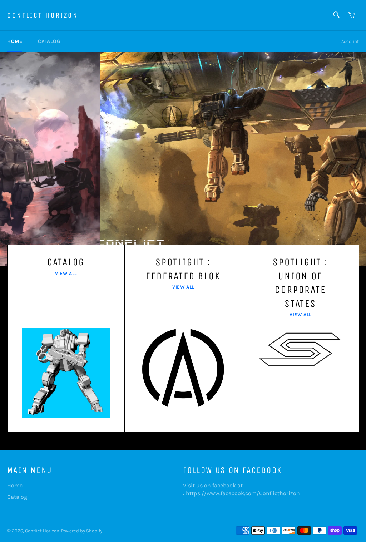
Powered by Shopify (81, 530)
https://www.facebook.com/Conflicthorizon (243, 493)
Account (350, 41)
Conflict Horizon (42, 15)
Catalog (49, 41)
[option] (183, 158)
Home (14, 41)
